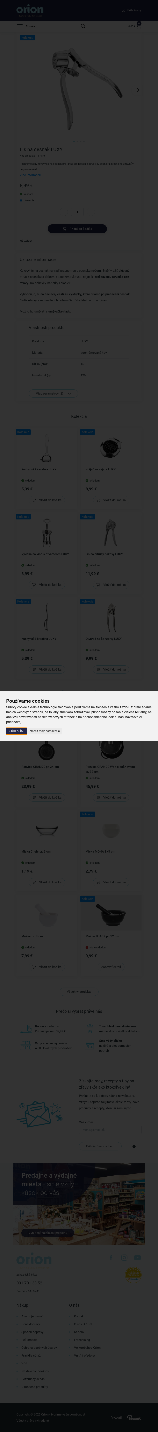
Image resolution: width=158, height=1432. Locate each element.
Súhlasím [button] (16, 731)
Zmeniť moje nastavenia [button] (44, 731)
